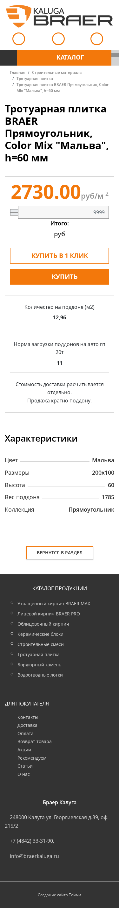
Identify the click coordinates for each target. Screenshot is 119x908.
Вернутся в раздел (60, 553)
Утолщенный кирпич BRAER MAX (53, 603)
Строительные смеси (40, 644)
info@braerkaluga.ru (34, 856)
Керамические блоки (40, 634)
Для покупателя (27, 703)
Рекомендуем (31, 758)
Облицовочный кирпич (43, 624)
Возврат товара (34, 741)
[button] (64, 57)
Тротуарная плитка (38, 654)
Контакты (27, 717)
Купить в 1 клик (59, 255)
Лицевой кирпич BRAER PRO (48, 614)
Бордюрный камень (39, 665)
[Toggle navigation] (8, 54)
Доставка (27, 725)
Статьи (25, 766)
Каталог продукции (59, 588)
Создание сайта (53, 894)
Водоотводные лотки (40, 675)
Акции (24, 750)
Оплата (25, 733)
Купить (65, 276)
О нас (23, 774)
